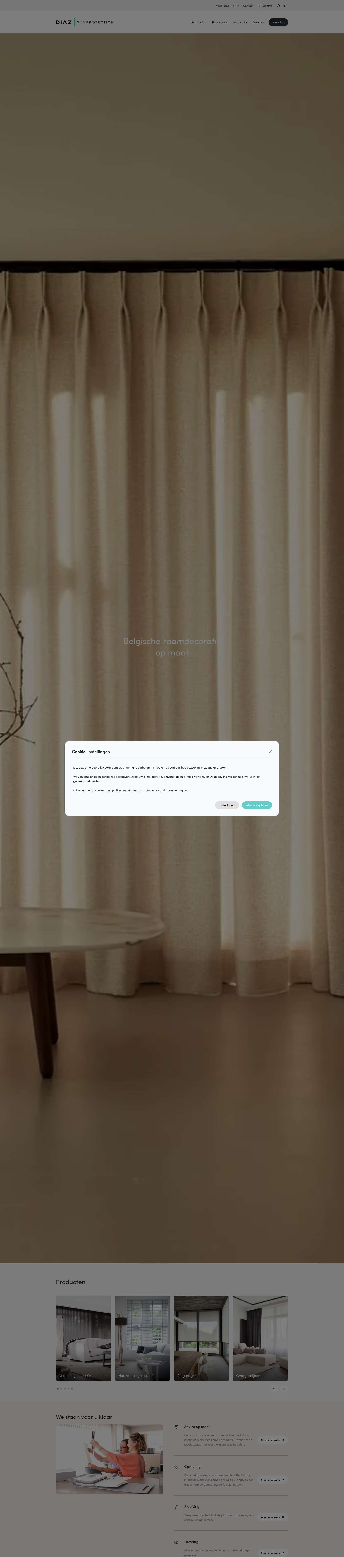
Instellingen (227, 805)
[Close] (271, 751)
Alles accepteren (257, 805)
